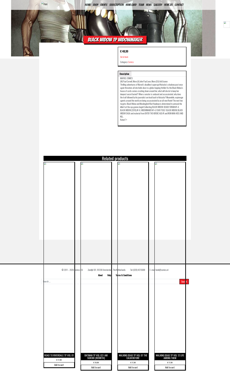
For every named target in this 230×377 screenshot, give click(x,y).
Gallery (158, 4)
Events (103, 4)
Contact (179, 4)
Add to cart (59, 364)
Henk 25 (168, 4)
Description (124, 73)
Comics (131, 62)
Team (141, 4)
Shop (95, 4)
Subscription (116, 4)
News (148, 4)
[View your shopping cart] (226, 31)
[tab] (124, 74)
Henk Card (131, 4)
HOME (88, 4)
